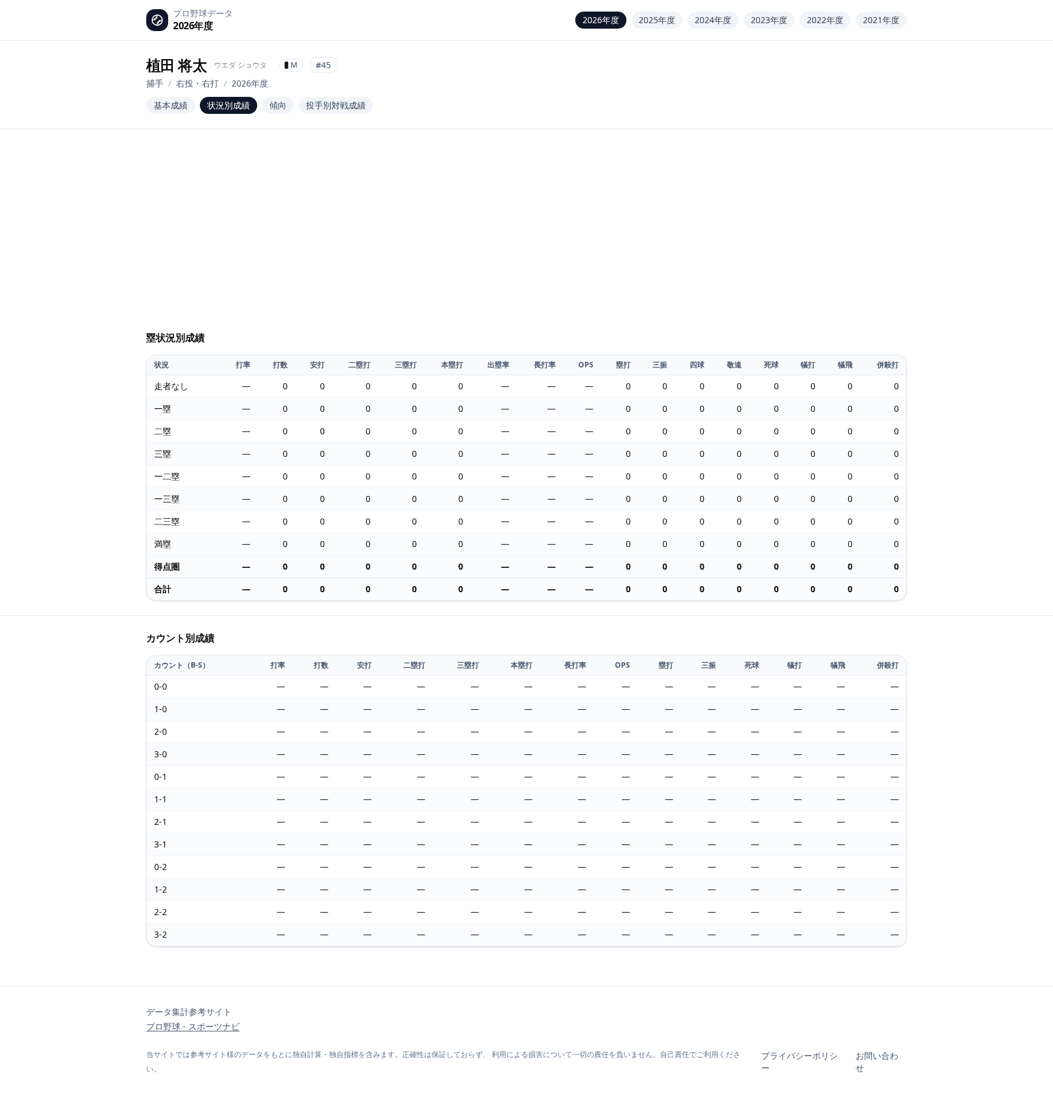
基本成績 (171, 105)
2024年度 (713, 20)
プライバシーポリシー (799, 1061)
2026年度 (601, 20)
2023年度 (769, 20)
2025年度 (657, 20)
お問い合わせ (877, 1061)
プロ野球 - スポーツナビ (192, 1026)
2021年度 (881, 20)
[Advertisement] (526, 235)
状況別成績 (228, 105)
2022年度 (825, 20)
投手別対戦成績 (336, 105)
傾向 (277, 105)
